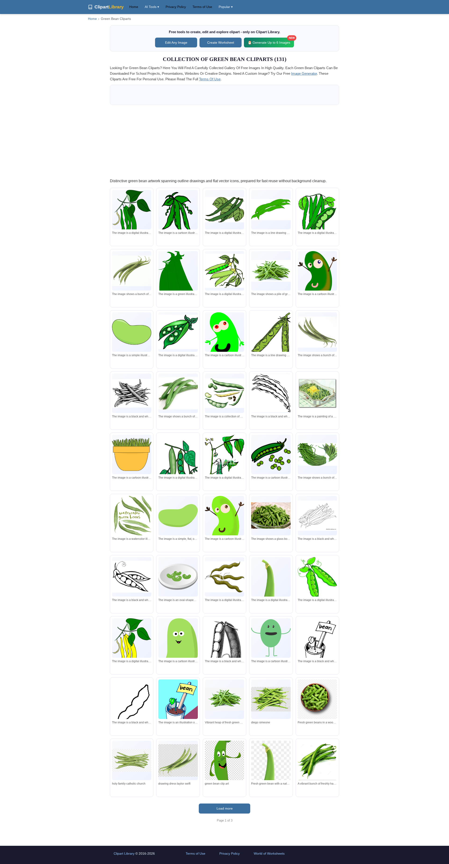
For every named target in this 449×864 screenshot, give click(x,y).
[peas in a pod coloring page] (131, 577)
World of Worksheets (269, 853)
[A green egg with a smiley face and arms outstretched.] (270, 638)
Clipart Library (124, 853)
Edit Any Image (176, 42)
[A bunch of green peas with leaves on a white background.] (317, 213)
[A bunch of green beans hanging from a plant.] (131, 220)
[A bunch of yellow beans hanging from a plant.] (131, 649)
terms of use (210, 79)
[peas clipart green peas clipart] (178, 332)
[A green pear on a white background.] (131, 332)
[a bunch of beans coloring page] (317, 516)
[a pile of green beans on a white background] (270, 271)
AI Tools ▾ (152, 7)
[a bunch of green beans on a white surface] (317, 454)
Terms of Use (202, 7)
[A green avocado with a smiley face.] (178, 652)
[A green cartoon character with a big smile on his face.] (224, 342)
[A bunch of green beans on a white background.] (224, 209)
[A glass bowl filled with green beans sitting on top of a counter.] (270, 515)
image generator (304, 73)
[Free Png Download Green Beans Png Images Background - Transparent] (131, 760)
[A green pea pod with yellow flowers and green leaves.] (224, 271)
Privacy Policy (176, 7)
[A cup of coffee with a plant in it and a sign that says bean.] (178, 706)
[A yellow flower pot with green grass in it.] (131, 454)
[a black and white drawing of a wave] (270, 393)
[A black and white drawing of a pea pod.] (224, 646)
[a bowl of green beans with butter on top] (317, 393)
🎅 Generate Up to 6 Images (271, 41)
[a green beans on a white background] (224, 576)
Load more (225, 808)
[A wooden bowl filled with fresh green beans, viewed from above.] (317, 700)
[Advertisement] (224, 141)
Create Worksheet (220, 42)
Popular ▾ (226, 7)
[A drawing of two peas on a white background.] (270, 338)
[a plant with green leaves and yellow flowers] (224, 462)
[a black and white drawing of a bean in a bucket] (317, 645)
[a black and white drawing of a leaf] (131, 704)
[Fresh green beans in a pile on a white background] (224, 699)
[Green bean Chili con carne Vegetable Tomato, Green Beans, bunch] (270, 699)
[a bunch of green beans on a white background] (270, 209)
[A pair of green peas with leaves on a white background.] (317, 578)
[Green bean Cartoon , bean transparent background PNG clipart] (224, 760)
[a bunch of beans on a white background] (131, 393)
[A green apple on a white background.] (178, 515)
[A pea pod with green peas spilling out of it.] (270, 454)
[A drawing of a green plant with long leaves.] (178, 213)
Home (133, 7)
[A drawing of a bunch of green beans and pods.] (224, 393)
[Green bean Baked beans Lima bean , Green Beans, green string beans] (178, 760)
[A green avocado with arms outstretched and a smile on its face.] (224, 524)
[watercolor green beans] (131, 515)
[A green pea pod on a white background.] (178, 281)
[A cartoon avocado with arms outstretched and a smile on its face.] (317, 279)
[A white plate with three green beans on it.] (178, 577)
